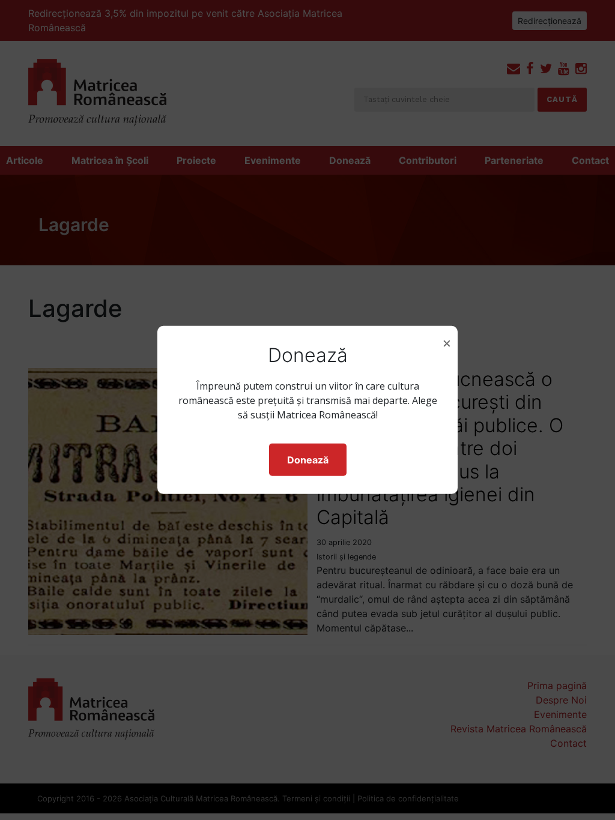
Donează (308, 460)
